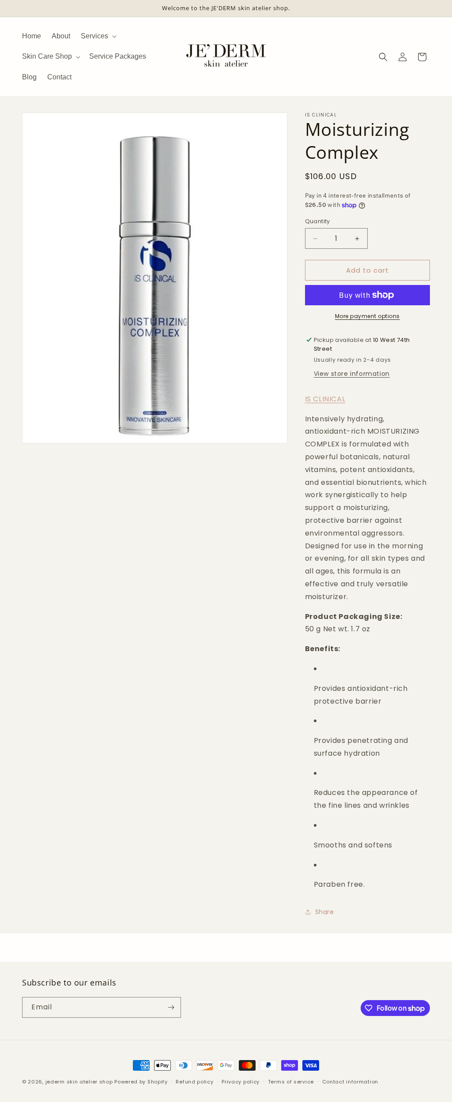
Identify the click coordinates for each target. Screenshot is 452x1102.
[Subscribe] (171, 1007)
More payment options (367, 316)
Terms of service (291, 1081)
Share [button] (324, 911)
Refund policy (194, 1081)
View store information (352, 373)
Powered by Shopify (141, 1081)
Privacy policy (241, 1081)
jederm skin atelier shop (79, 1081)
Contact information (350, 1081)
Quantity (317, 221)
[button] (97, 36)
